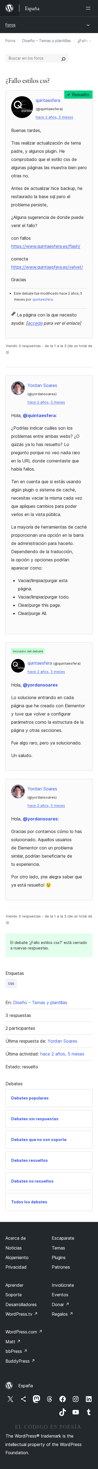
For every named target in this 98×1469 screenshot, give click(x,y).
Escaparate (63, 1238)
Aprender (14, 1285)
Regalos (62, 1314)
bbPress (16, 1351)
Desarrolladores (21, 1304)
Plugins (59, 1257)
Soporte (13, 1294)
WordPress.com (23, 1332)
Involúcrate (63, 1285)
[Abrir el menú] (89, 8)
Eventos (60, 1294)
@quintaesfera (39, 415)
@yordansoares (40, 685)
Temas (58, 1248)
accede (34, 323)
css (11, 983)
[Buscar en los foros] (63, 58)
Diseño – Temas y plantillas (46, 40)
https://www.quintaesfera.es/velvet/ (47, 267)
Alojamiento (17, 1257)
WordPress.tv (21, 1314)
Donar (60, 1304)
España (25, 1385)
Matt (13, 1341)
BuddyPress (20, 1361)
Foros (10, 24)
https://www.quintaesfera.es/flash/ (45, 246)
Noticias (13, 1248)
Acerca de (15, 1238)
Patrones (61, 1267)
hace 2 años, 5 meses (54, 117)
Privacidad (16, 1267)
